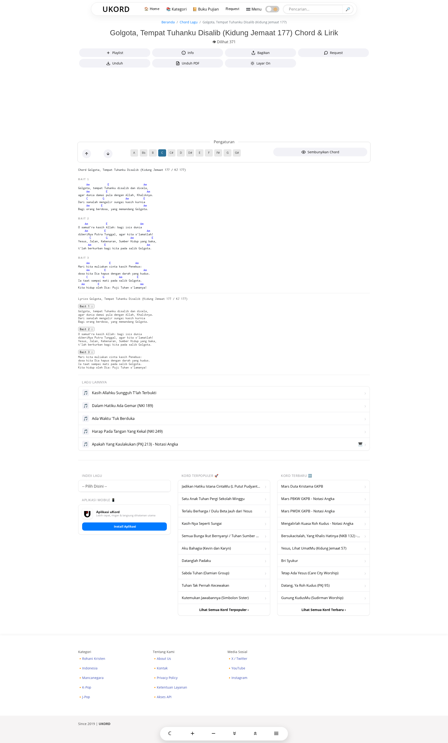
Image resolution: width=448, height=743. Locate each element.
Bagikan (263, 52)
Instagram (239, 677)
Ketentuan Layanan (172, 687)
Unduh (117, 63)
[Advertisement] (224, 104)
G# (237, 153)
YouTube (238, 668)
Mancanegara (93, 677)
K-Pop (86, 687)
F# (218, 153)
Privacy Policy (167, 677)
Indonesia (90, 668)
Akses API (164, 697)
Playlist (117, 52)
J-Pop (86, 697)
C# (171, 153)
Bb (143, 153)
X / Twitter (239, 658)
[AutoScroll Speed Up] (234, 733)
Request (232, 9)
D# (190, 153)
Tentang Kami (164, 652)
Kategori (84, 652)
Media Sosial (237, 652)
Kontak (162, 668)
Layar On (263, 63)
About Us (164, 658)
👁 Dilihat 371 (224, 41)
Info (191, 52)
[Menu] (276, 733)
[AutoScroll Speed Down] (255, 733)
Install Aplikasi (125, 526)
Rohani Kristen (93, 658)
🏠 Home (151, 9)
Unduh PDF (190, 63)
